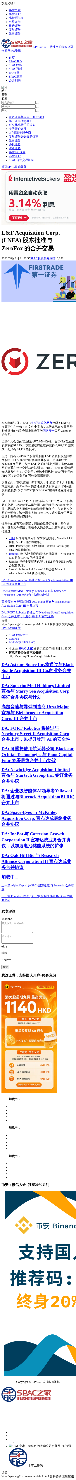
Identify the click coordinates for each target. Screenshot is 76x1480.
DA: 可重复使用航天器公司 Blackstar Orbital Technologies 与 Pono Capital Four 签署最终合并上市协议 (37, 754)
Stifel (12, 538)
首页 (12, 57)
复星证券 (15, 29)
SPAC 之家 (25, 648)
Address (6, 959)
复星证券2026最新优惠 (23, 136)
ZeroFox (14, 638)
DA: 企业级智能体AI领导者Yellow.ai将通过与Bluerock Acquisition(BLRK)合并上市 (38, 796)
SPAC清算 (15, 76)
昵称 (4, 953)
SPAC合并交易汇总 (21, 160)
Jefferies (13, 553)
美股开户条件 (18, 128)
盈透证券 (15, 25)
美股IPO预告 (17, 152)
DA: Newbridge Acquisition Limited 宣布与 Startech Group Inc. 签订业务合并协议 (37, 775)
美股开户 (15, 14)
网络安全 (49, 430)
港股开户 (15, 156)
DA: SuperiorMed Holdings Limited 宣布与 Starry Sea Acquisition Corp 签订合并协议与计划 (35, 691)
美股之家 (15, 10)
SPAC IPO (15, 61)
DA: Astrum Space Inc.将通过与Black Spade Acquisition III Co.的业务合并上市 (37, 670)
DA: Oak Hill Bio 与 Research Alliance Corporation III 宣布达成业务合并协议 (36, 861)
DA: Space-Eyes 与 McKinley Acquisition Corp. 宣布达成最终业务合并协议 (36, 818)
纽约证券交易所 (42, 422)
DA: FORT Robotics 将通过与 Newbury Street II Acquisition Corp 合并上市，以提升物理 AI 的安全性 (35, 734)
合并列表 (15, 80)
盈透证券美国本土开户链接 (26, 117)
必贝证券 (15, 21)
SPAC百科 (15, 68)
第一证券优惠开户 (20, 121)
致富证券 (15, 33)
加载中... (9, 877)
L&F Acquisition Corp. (22, 642)
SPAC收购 (15, 64)
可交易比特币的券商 (22, 124)
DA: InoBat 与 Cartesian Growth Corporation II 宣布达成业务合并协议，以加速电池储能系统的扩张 (35, 839)
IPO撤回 (14, 72)
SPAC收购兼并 (17, 166)
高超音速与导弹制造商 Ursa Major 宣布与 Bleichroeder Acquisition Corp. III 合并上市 (35, 712)
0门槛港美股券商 (20, 132)
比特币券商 (16, 17)
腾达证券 (15, 148)
